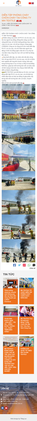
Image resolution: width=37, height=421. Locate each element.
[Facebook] (14, 265)
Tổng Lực (23, 418)
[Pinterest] (24, 265)
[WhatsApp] (29, 265)
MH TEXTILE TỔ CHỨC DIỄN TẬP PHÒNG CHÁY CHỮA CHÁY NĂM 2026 (26, 294)
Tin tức (4, 23)
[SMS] (34, 265)
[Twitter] (19, 265)
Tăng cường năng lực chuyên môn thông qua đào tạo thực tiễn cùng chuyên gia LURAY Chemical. (10, 296)
